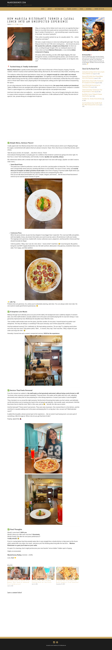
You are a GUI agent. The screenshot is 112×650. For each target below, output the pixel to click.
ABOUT (50, 9)
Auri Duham (20, 24)
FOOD (81, 9)
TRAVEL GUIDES (72, 9)
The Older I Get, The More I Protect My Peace (92, 99)
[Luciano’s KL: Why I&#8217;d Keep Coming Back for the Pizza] (43, 573)
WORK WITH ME (99, 9)
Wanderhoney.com (16, 2)
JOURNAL (89, 9)
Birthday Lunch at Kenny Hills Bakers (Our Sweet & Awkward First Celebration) (18, 582)
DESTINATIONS (59, 9)
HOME (43, 9)
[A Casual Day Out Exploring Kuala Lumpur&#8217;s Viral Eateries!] (67, 573)
